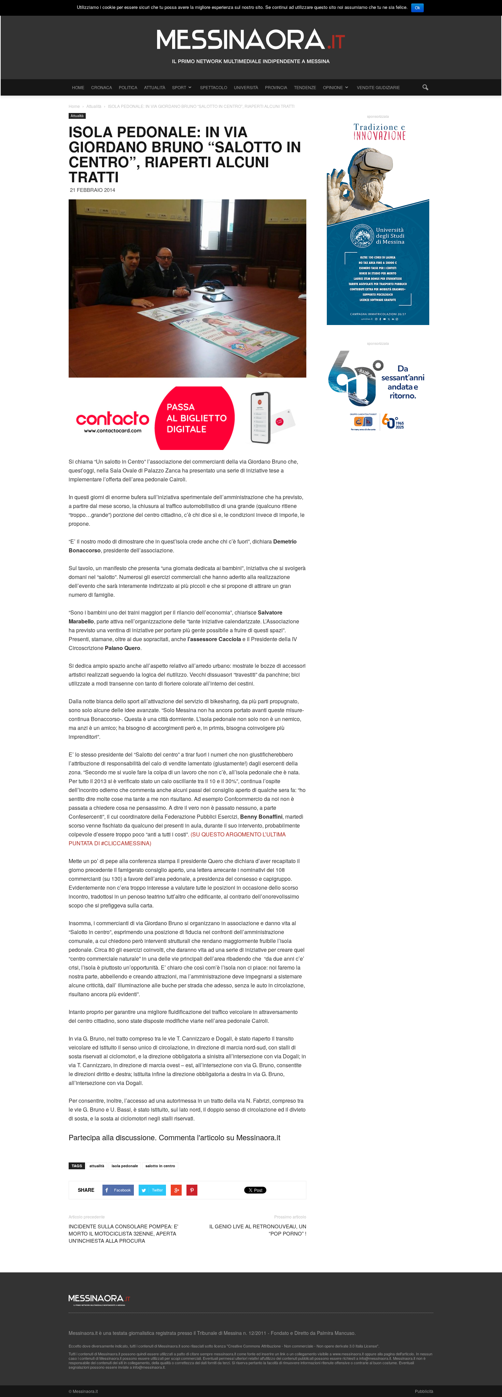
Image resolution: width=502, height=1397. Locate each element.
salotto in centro (160, 1165)
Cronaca (101, 87)
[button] (425, 87)
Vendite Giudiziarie (378, 87)
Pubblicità (424, 1391)
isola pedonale (125, 1165)
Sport (179, 87)
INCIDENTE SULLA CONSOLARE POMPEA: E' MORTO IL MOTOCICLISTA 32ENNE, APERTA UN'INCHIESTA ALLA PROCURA (123, 1233)
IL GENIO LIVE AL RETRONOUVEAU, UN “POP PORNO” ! (257, 1230)
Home (78, 87)
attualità (96, 1165)
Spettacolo (213, 87)
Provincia (276, 87)
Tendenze (305, 87)
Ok (417, 7)
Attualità (154, 87)
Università (246, 87)
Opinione (333, 87)
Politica (128, 87)
